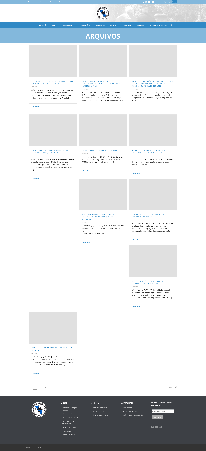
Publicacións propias (70, 418)
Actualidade (127, 408)
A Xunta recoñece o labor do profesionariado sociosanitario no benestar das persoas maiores (102, 83)
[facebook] (152, 427)
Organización (68, 414)
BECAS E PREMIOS (68, 25)
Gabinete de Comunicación (133, 415)
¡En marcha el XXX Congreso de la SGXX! (100, 150)
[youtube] (160, 427)
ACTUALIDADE (100, 25)
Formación (114, 25)
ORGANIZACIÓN (41, 25)
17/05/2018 (34, 87)
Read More (36, 107)
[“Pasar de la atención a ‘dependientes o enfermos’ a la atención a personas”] (153, 130)
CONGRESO (140, 25)
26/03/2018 (85, 153)
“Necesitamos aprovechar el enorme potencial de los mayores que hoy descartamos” (98, 216)
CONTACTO (127, 25)
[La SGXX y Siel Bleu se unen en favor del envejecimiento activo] (153, 195)
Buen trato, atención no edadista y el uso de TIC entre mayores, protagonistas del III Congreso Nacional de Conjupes (153, 83)
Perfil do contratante (158, 25)
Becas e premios (99, 411)
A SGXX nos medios (130, 411)
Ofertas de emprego (100, 415)
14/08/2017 (85, 222)
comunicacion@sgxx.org (162, 2)
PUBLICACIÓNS (85, 25)
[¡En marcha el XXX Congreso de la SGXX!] (103, 130)
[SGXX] (103, 13)
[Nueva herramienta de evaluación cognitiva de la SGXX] (53, 328)
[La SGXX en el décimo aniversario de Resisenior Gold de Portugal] (153, 261)
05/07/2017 (34, 353)
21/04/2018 (34, 156)
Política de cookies (69, 435)
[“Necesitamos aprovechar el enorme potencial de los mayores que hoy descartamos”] (103, 195)
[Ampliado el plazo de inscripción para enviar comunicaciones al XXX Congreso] (53, 61)
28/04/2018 (135, 89)
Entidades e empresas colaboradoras (70, 409)
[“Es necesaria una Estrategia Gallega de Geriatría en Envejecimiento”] (53, 130)
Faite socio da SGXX (100, 408)
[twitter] (156, 427)
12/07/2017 (135, 220)
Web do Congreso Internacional (69, 422)
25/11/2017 (135, 156)
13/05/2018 (85, 89)
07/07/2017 (135, 287)
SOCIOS (54, 25)
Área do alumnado (69, 427)
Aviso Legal (67, 431)
